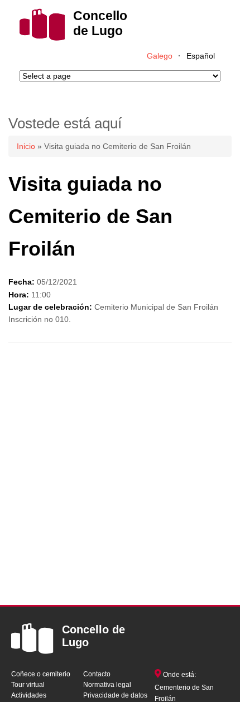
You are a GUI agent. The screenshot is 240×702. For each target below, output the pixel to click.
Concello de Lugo (100, 23)
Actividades (28, 695)
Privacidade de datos (115, 695)
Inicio (26, 146)
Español (200, 55)
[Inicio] (42, 37)
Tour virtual (28, 685)
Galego (159, 55)
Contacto (97, 674)
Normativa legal (107, 685)
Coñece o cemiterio (40, 674)
